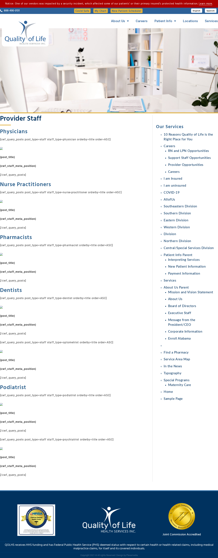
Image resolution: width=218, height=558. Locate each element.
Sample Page (173, 398)
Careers (142, 21)
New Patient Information (187, 266)
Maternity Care (179, 385)
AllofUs (169, 199)
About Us (118, 21)
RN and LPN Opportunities (188, 151)
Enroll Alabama (179, 338)
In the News (173, 366)
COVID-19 (172, 192)
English (196, 11)
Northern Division (177, 241)
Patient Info (163, 21)
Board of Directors (182, 306)
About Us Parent (176, 287)
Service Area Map (177, 359)
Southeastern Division (180, 206)
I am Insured (173, 178)
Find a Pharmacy (176, 352)
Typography (172, 373)
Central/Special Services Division (189, 248)
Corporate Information (185, 331)
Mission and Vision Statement (190, 292)
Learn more (205, 4)
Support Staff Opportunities (189, 158)
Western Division (177, 227)
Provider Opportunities (185, 165)
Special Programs (176, 380)
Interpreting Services (184, 259)
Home (168, 391)
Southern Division (177, 213)
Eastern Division (176, 220)
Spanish (211, 11)
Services (211, 21)
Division (170, 234)
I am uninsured (175, 185)
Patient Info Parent (178, 255)
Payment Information (184, 273)
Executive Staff (179, 313)
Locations (190, 21)
